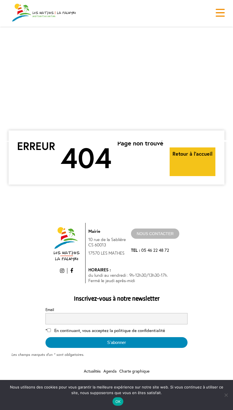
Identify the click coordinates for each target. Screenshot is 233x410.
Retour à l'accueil (192, 153)
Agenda (109, 371)
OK (118, 401)
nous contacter (155, 233)
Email (49, 309)
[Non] (226, 395)
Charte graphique (134, 371)
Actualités (92, 371)
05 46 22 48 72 (150, 250)
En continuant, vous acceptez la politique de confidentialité (109, 330)
